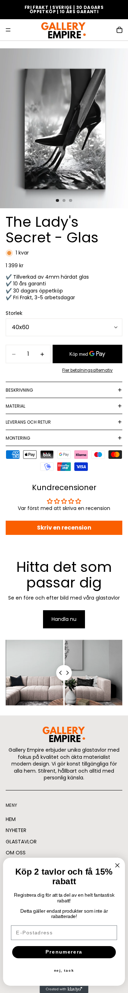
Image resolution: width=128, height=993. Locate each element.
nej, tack (64, 970)
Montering (18, 438)
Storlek (14, 313)
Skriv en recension (64, 528)
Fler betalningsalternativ (87, 370)
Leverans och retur (28, 422)
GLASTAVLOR (21, 841)
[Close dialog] (117, 865)
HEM (11, 818)
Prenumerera (64, 952)
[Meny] (8, 30)
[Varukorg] (119, 30)
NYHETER (16, 830)
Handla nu (64, 619)
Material (15, 406)
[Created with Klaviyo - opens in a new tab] (63, 989)
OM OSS (16, 852)
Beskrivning (19, 390)
